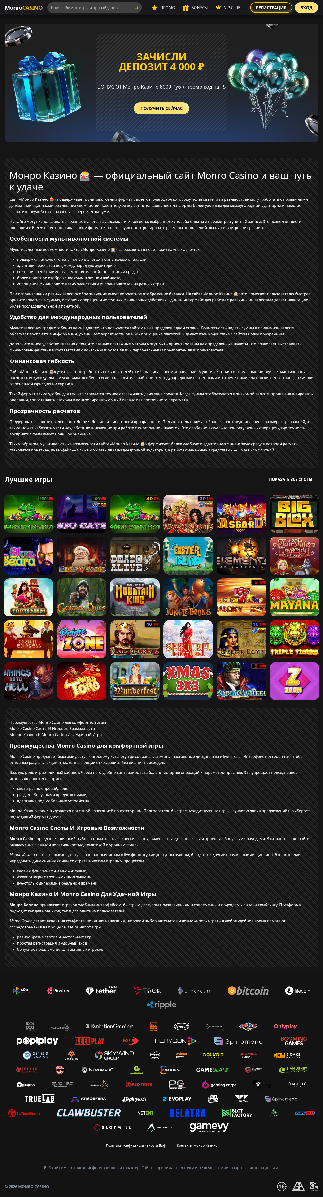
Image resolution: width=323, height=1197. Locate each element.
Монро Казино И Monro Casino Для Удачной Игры (55, 734)
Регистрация (271, 7)
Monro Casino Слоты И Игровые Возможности (52, 728)
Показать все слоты (290, 479)
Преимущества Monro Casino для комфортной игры (57, 722)
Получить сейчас (161, 108)
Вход (306, 7)
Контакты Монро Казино (197, 1145)
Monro (24, 7)
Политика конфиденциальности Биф (136, 1145)
